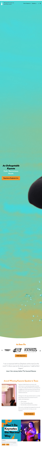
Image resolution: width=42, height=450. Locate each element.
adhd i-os (22, 389)
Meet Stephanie (29, 413)
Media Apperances (21, 355)
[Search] (40, 3)
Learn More (14, 442)
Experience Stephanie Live (10, 178)
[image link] (2, 3)
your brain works (8, 4)
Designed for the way (9, 2)
